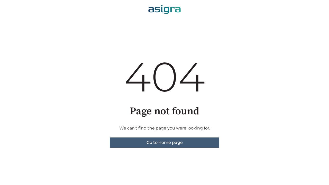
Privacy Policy (53, 139)
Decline (146, 165)
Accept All (98, 165)
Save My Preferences (51, 165)
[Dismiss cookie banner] (166, 114)
